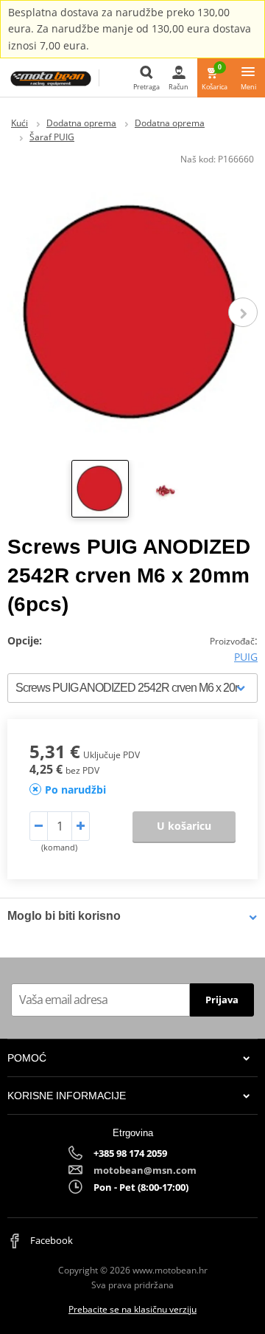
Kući (19, 123)
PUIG (246, 657)
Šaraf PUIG (51, 137)
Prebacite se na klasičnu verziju (132, 1309)
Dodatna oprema (81, 123)
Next (243, 312)
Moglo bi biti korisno (64, 916)
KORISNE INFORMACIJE (66, 1095)
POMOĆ (26, 1058)
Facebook (50, 1240)
